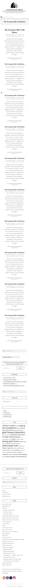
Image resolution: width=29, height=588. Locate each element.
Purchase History (7, 512)
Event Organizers (6, 521)
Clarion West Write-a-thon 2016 (10, 516)
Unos (13, 586)
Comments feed (7, 414)
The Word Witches (7, 357)
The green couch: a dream (10, 379)
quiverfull (20, 446)
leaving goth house (10, 441)
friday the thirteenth (19, 430)
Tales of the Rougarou (8, 547)
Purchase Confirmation (9, 510)
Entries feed (6, 412)
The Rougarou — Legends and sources (13, 555)
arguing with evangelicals (13, 426)
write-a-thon (17, 454)
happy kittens (21, 435)
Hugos (14, 439)
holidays (17, 437)
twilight (20, 452)
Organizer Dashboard (7, 541)
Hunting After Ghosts (8, 551)
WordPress (21, 586)
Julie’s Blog (5, 535)
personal (18, 443)
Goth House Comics (6, 434)
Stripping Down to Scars (9, 553)
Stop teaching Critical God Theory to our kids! (14, 381)
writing (24, 454)
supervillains (17, 450)
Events (4, 525)
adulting (17, 425)
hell (3, 437)
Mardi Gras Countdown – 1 (10, 383)
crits (7, 430)
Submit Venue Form (7, 545)
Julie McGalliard (6, 533)
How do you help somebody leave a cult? (13, 385)
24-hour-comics (8, 425)
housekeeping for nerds (7, 439)
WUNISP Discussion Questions (11, 561)
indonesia (18, 439)
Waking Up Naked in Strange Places (12, 559)
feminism (11, 430)
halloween (14, 435)
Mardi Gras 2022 (6, 537)
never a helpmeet (6, 443)
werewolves (10, 454)
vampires (5, 454)
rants (24, 446)
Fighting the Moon (7, 549)
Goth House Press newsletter (10, 531)
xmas (3, 456)
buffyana (18, 428)
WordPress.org (7, 416)
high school (9, 437)
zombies (7, 456)
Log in (4, 410)
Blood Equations (6, 506)
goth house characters (13, 432)
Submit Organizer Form (8, 543)
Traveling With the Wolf (9, 557)
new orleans (13, 443)
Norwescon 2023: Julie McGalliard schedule (13, 539)
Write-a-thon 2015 (7, 565)
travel (17, 452)
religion (4, 448)
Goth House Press (7, 529)
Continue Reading (14, 58)
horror (21, 437)
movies (21, 441)
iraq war (21, 439)
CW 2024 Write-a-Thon (9, 378)
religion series (10, 448)
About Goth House (7, 504)
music (25, 441)
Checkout (4, 508)
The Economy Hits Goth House (15, 31)
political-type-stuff (10, 445)
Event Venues (5, 523)
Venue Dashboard (6, 563)
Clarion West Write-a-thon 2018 (10, 518)
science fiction (17, 448)
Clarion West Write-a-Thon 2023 (10, 520)
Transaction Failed (7, 514)
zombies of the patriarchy (18, 456)
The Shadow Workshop (11, 452)
